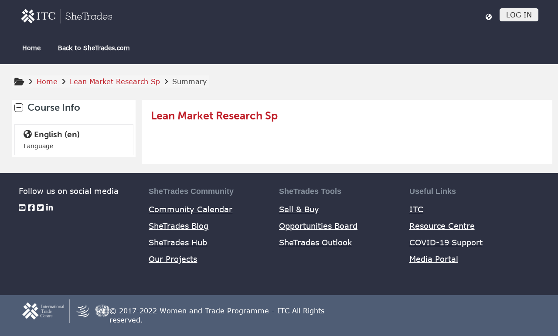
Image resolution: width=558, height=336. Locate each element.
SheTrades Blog (178, 226)
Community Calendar (190, 209)
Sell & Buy (299, 209)
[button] (488, 16)
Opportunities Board (318, 226)
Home (31, 47)
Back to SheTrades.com (94, 47)
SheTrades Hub (178, 242)
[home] (66, 16)
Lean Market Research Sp (214, 115)
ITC (416, 209)
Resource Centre (442, 226)
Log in (519, 15)
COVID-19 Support (446, 242)
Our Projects (173, 259)
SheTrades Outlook (315, 242)
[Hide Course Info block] (18, 107)
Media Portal (433, 259)
